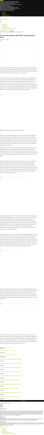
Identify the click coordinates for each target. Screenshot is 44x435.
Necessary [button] (1, 415)
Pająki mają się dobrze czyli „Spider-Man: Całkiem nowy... (10, 8)
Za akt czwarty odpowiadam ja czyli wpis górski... (11, 367)
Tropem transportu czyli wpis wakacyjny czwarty (11, 392)
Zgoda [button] (19, 403)
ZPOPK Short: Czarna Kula (5, 5)
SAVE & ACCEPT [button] (3, 425)
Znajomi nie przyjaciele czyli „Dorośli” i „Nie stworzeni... (10, 2)
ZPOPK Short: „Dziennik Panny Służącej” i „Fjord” (9, 7)
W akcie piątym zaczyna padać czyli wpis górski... (11, 363)
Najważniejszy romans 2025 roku (9, 28)
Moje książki (5, 26)
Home (1, 31)
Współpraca (4, 24)
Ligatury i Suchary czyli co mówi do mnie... (7, 9)
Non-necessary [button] (2, 420)
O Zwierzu (4, 25)
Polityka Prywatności (6, 27)
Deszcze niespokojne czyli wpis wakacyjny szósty (10, 384)
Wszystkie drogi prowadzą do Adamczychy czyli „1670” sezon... (11, 4)
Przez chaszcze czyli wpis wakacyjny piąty (9, 388)
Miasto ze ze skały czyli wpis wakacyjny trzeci (10, 396)
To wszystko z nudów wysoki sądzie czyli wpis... (10, 379)
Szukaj (12, 30)
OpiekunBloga (23, 400)
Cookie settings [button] (14, 403)
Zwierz (5, 39)
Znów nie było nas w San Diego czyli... (6, 6)
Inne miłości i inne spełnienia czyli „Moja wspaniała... (9, 1)
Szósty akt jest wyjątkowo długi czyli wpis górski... (11, 359)
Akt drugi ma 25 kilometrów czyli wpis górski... (10, 371)
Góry (3, 31)
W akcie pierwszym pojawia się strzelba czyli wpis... (11, 375)
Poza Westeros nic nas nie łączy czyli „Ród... (7, 3)
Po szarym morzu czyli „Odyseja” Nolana (7, 10)
